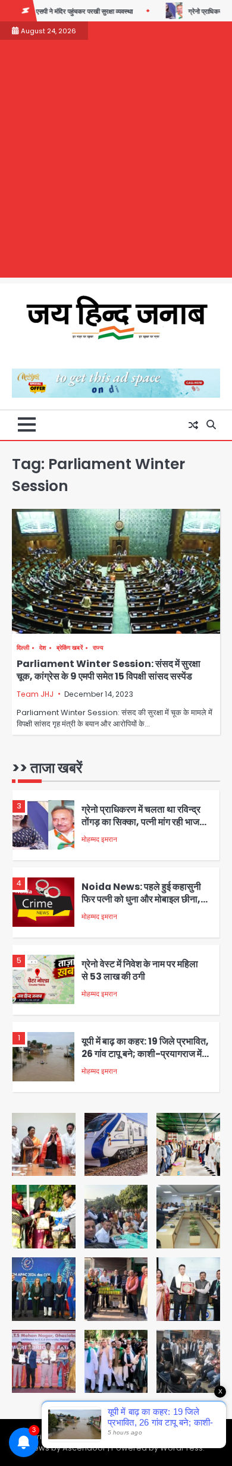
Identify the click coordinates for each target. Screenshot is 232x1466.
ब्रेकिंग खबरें (70, 647)
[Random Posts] (193, 425)
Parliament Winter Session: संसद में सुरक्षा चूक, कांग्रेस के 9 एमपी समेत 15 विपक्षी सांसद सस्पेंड (108, 670)
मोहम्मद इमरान (99, 839)
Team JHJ (35, 694)
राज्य (98, 647)
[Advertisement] (116, 162)
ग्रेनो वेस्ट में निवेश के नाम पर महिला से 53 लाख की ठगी (139, 970)
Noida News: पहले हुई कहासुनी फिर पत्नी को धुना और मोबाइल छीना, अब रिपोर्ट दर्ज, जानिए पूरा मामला (141, 899)
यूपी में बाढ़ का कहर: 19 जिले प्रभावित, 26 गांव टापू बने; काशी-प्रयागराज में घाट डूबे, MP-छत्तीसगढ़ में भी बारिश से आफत (145, 1059)
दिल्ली (23, 647)
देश (42, 647)
